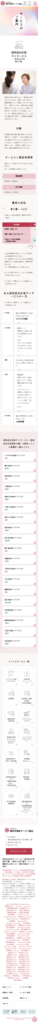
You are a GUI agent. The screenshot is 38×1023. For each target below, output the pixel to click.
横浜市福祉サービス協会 (8, 879)
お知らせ (5, 1003)
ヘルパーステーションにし (24, 948)
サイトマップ (32, 1011)
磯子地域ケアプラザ (11, 959)
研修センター (24, 998)
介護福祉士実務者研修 (23, 912)
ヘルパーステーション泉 (12, 918)
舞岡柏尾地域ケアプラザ (24, 956)
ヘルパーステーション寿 (10, 948)
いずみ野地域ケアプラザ (12, 973)
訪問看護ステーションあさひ (24, 937)
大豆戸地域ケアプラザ (23, 959)
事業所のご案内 (7, 992)
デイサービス (18, 906)
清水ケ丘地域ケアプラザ (24, 971)
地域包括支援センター (11, 910)
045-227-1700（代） (15, 842)
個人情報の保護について (15, 1011)
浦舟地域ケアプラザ (11, 971)
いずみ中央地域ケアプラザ (12, 965)
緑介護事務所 (26, 939)
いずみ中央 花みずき (25, 973)
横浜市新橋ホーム (17, 975)
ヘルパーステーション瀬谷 (23, 933)
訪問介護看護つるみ (26, 929)
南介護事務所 (12, 921)
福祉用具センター (12, 952)
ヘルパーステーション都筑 (22, 944)
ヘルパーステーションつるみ (12, 929)
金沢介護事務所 (26, 923)
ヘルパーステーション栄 (22, 914)
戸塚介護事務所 (11, 914)
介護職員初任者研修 (11, 912)
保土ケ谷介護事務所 (10, 933)
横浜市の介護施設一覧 (24, 910)
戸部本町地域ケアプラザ (24, 969)
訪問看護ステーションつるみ (26, 931)
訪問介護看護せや (11, 935)
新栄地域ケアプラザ (11, 967)
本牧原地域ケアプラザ (11, 961)
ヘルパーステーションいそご (25, 946)
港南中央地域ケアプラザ (24, 967)
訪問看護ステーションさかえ (25, 916)
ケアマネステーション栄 (10, 916)
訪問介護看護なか (18, 980)
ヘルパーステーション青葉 (23, 942)
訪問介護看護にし (25, 950)
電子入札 (23, 1011)
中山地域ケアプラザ (23, 954)
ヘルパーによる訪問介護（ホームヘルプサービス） (18, 904)
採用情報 (5, 998)
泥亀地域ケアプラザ (11, 956)
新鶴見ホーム (7, 975)
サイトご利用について (6, 1011)
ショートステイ (27, 906)
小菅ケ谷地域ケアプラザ (24, 961)
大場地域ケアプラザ (25, 965)
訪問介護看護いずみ (25, 918)
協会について (6, 987)
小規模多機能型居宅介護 (12, 908)
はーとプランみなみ (22, 921)
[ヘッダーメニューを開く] (34, 3)
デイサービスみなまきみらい (14, 939)
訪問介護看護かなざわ (10, 925)
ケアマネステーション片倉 (23, 927)
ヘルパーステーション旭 (23, 935)
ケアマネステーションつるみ (10, 931)
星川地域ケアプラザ (11, 969)
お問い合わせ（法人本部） (19, 851)
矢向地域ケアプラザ (23, 952)
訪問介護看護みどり (10, 942)
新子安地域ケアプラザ (11, 963)
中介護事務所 (25, 977)
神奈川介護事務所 (10, 927)
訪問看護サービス (9, 906)
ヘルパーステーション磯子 (10, 946)
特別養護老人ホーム (25, 908)
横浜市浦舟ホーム (27, 975)
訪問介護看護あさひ (10, 937)
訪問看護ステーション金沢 (24, 925)
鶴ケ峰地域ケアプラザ (24, 963)
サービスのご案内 (26, 987)
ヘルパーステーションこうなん (13, 923)
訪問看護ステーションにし (12, 950)
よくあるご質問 (25, 992)
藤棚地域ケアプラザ (12, 954)
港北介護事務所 (10, 944)
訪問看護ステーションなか (13, 977)
